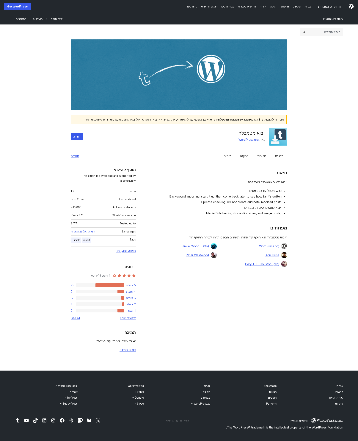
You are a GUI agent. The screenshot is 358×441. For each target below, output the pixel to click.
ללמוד (207, 385)
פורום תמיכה (128, 350)
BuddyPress (68, 403)
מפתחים (205, 397)
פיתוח (227, 156)
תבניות (273, 391)
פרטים (279, 156)
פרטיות (339, 403)
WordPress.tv (200, 403)
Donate (138, 397)
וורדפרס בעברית (299, 420)
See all (75, 318)
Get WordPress (17, 6)
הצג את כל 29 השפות (83, 231)
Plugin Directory (333, 18)
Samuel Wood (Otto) (195, 246)
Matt (73, 391)
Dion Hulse (272, 255)
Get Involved (136, 385)
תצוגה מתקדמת (126, 251)
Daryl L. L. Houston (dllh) (262, 264)
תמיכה (75, 156)
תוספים (272, 397)
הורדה (76, 136)
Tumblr (76, 240)
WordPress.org (248, 139)
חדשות (339, 391)
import (86, 240)
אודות (340, 385)
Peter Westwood (197, 255)
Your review (128, 318)
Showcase (270, 385)
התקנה (244, 156)
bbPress (71, 397)
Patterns (271, 403)
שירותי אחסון (336, 397)
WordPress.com (66, 385)
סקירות (261, 156)
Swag (139, 403)
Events (140, 391)
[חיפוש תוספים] (303, 32)
